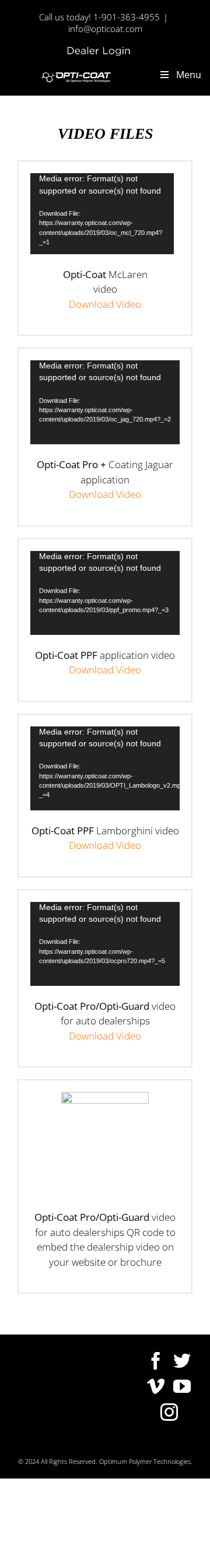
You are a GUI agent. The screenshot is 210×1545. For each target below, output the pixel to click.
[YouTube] (182, 1386)
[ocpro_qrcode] (105, 1097)
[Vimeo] (155, 1386)
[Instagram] (169, 1412)
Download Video (105, 304)
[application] (102, 213)
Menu (188, 74)
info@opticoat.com (105, 28)
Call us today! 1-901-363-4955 (99, 17)
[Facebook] (155, 1361)
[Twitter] (182, 1361)
